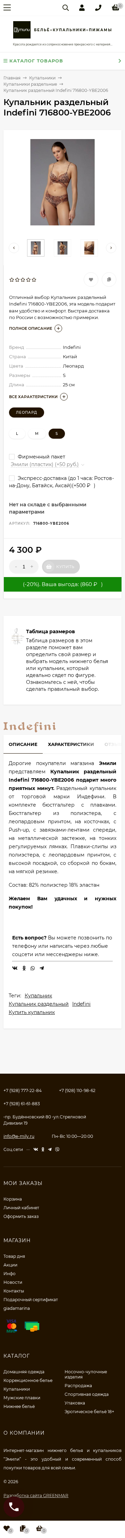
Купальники (16, 1389)
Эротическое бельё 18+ (89, 1411)
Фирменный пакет (40, 457)
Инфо (9, 1273)
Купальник (38, 996)
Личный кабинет (21, 1207)
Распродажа (78, 1385)
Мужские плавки (21, 1397)
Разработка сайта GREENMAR (35, 1495)
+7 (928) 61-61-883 (21, 1103)
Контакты (13, 1291)
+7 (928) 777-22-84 (22, 1090)
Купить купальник (32, 1012)
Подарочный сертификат (30, 1299)
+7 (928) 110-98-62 (77, 1090)
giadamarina (16, 1308)
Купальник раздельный (39, 1004)
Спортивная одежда (87, 1394)
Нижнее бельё (19, 1406)
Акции (10, 1265)
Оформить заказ (21, 1216)
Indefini (81, 1004)
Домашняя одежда (23, 1371)
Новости (12, 1282)
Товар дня (14, 1256)
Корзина (12, 1199)
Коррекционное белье (27, 1380)
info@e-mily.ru (18, 1136)
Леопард (26, 412)
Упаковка (75, 1403)
